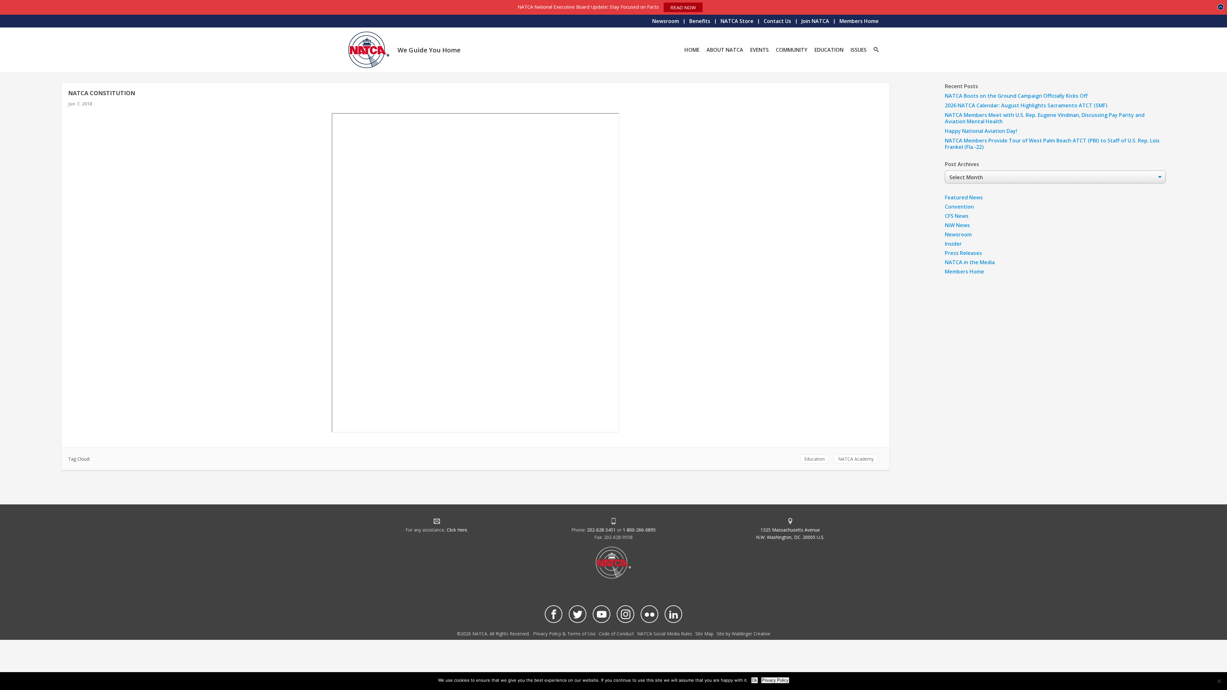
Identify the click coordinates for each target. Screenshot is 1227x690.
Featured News (964, 197)
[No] (1219, 681)
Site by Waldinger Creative (743, 634)
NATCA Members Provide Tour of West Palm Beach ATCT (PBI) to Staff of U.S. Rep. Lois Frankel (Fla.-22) (1052, 143)
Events (759, 49)
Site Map (704, 634)
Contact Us (777, 21)
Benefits (699, 21)
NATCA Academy (856, 459)
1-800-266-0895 (639, 530)
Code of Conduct (616, 634)
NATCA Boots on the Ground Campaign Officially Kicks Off (1016, 95)
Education (829, 49)
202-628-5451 (601, 530)
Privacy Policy (775, 680)
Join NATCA (815, 21)
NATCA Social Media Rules (664, 634)
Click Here (457, 530)
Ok (754, 680)
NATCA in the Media (970, 262)
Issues (859, 49)
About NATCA (724, 49)
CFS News (956, 215)
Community (791, 49)
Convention (959, 206)
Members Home (859, 21)
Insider (953, 243)
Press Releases (963, 253)
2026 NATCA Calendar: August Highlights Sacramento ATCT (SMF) (1026, 105)
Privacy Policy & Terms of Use (564, 634)
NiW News (957, 225)
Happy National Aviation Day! (981, 130)
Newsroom (665, 21)
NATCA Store (737, 21)
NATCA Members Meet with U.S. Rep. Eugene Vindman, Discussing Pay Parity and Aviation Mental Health (1045, 118)
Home (691, 49)
